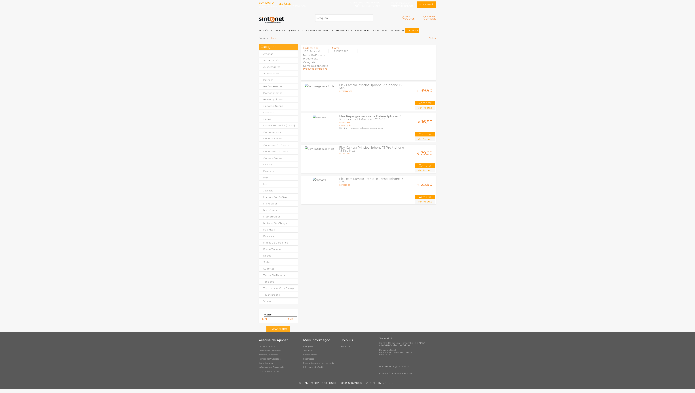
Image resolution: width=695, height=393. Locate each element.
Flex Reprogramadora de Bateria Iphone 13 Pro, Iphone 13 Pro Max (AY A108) (370, 118)
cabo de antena (273, 105)
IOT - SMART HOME (360, 30)
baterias (268, 79)
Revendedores (310, 354)
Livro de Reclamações (269, 371)
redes (267, 255)
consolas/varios (272, 158)
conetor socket (273, 138)
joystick (268, 190)
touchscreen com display (278, 288)
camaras (268, 112)
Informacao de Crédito (313, 367)
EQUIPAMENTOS (295, 30)
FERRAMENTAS (313, 30)
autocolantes (271, 73)
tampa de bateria (274, 275)
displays (268, 164)
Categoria (309, 62)
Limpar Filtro (278, 329)
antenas (268, 53)
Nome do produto (314, 55)
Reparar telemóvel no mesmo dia (318, 363)
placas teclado (272, 249)
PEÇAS (375, 30)
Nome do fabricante (315, 65)
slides (266, 262)
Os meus (408, 17)
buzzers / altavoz (273, 99)
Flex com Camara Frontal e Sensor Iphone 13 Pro (371, 180)
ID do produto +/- (312, 51)
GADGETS (328, 30)
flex (265, 177)
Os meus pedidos (267, 346)
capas (267, 119)
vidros (267, 301)
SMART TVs (387, 30)
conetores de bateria (276, 145)
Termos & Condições (268, 354)
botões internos (272, 92)
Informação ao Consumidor (272, 367)
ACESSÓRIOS (265, 30)
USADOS (399, 30)
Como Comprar (266, 363)
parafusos (269, 229)
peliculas (268, 236)
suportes (268, 268)
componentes (272, 132)
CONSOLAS (279, 30)
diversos (268, 171)
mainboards (270, 203)
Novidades (412, 30)
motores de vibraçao (275, 223)
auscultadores (271, 66)
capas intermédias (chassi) (279, 125)
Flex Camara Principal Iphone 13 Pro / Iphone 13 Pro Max (371, 149)
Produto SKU (311, 58)
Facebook (345, 346)
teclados (268, 281)
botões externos (273, 86)
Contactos (308, 350)
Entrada (263, 38)
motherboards (271, 216)
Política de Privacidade (270, 359)
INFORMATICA (342, 30)
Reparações (308, 359)
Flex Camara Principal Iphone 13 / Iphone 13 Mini (370, 86)
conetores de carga (275, 151)
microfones (270, 210)
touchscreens (271, 294)
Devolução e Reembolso (270, 350)
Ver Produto (425, 107)
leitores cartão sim (275, 197)
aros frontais (271, 60)
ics (264, 184)
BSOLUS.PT (389, 382)
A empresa (308, 346)
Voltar (432, 38)
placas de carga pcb (275, 242)
